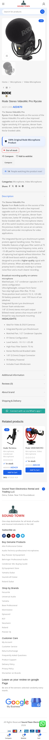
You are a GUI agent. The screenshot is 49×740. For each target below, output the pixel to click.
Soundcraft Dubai (9, 577)
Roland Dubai (8, 581)
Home (4, 82)
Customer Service (9, 646)
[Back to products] (6, 87)
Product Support (9, 659)
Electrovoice (7, 610)
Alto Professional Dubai (12, 546)
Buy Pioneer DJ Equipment (13, 555)
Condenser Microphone (8, 455)
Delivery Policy (8, 664)
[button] (12, 472)
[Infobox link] (23, 490)
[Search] (42, 11)
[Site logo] (23, 3)
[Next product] (9, 87)
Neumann (6, 623)
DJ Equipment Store (10, 568)
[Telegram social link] (22, 186)
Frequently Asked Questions (14, 655)
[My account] (43, 3)
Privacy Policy (8, 668)
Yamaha (5, 601)
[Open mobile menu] (3, 3)
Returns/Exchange (10, 651)
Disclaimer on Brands (11, 673)
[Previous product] (3, 87)
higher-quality (28, 260)
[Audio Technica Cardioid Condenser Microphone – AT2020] (12, 436)
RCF (3, 618)
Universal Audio (9, 596)
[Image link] (13, 511)
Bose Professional (9, 605)
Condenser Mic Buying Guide (14, 564)
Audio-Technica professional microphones (20, 550)
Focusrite (6, 592)
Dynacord (6, 614)
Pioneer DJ (6, 632)
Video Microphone (32, 82)
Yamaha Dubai (8, 572)
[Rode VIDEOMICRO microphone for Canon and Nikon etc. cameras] (34, 436)
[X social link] (13, 186)
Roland (5, 627)
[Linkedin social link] (19, 186)
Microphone (15, 82)
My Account (7, 642)
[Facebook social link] (9, 186)
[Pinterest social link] (16, 186)
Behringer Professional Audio (15, 559)
